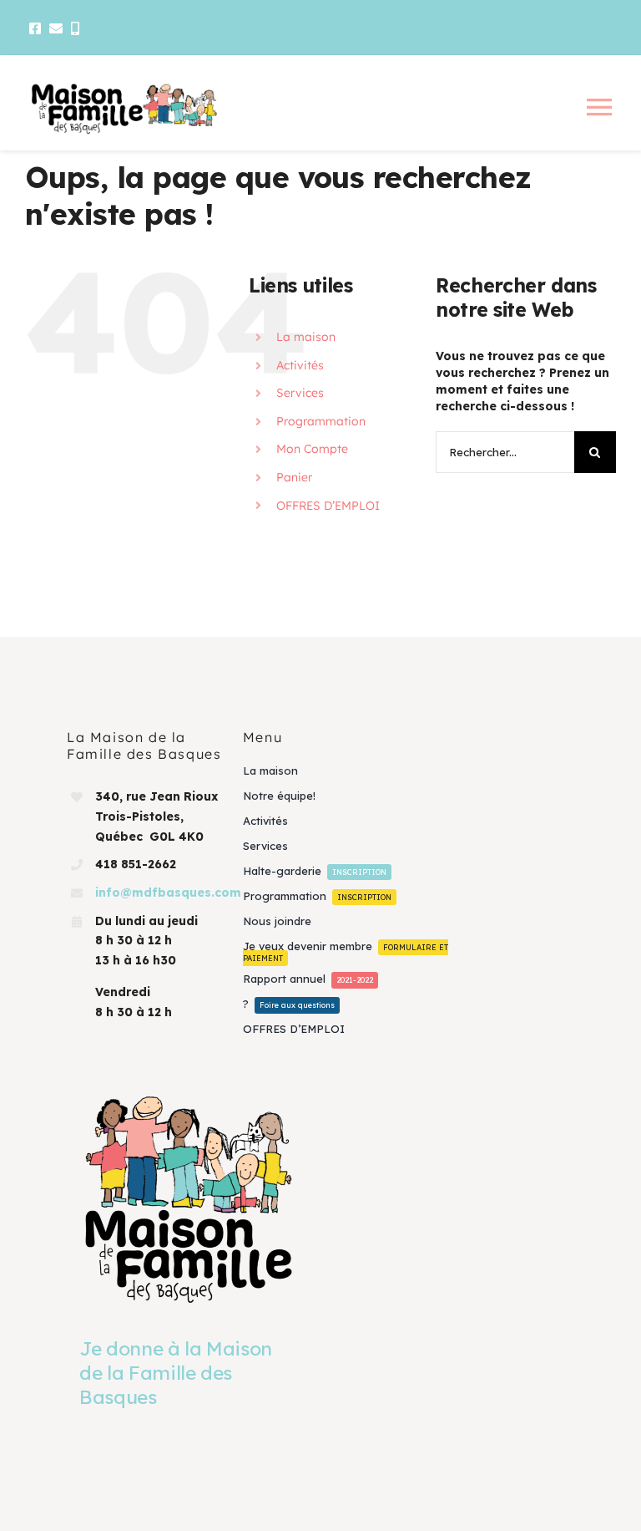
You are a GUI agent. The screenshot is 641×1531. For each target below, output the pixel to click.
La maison (306, 336)
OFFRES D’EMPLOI (328, 505)
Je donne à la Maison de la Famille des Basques (175, 1372)
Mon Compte (312, 448)
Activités (300, 365)
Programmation (321, 421)
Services (300, 392)
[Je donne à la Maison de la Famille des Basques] (188, 1198)
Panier (294, 477)
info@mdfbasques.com (168, 892)
